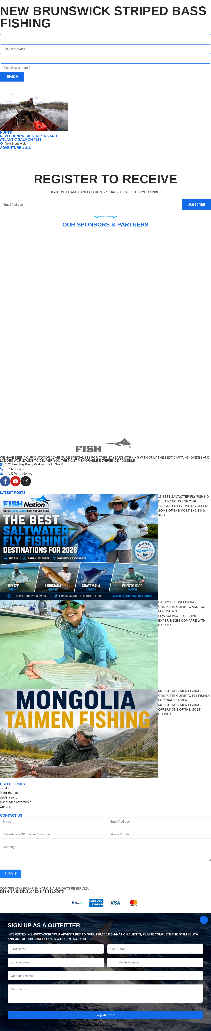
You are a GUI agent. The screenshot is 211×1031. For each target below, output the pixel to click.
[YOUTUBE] (15, 481)
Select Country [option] (15, 39)
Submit (10, 874)
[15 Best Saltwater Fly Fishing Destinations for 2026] (79, 547)
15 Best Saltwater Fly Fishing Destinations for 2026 (183, 499)
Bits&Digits (54, 891)
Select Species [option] (15, 58)
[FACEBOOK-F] (5, 481)
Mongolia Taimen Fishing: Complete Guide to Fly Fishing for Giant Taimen (184, 695)
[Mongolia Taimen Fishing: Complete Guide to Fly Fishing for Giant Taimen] (79, 733)
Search (12, 76)
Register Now (105, 1015)
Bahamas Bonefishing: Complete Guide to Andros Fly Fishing (181, 606)
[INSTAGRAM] (26, 481)
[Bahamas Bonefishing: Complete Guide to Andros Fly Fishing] (79, 644)
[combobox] (105, 39)
